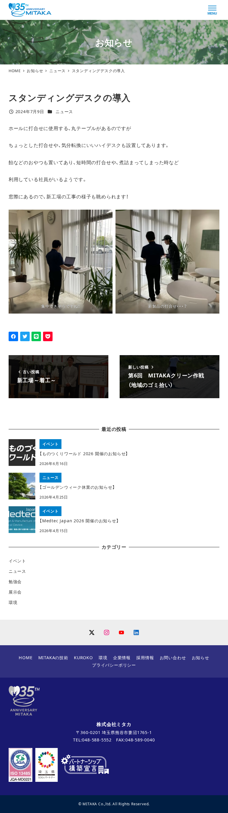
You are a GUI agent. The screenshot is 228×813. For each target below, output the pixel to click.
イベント (17, 561)
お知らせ (200, 657)
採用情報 (145, 657)
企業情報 (122, 657)
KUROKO (83, 657)
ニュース (64, 111)
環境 (13, 602)
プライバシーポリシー (114, 665)
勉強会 (15, 581)
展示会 (15, 592)
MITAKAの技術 (53, 657)
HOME (25, 657)
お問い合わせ (173, 657)
